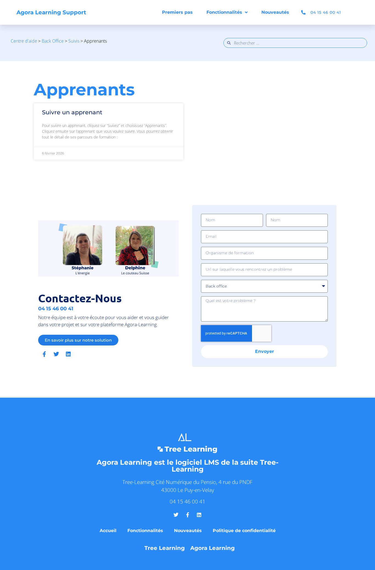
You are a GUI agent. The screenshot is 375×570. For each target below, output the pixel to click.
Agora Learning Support (51, 12)
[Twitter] (56, 354)
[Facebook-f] (44, 354)
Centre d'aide (24, 41)
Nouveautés (275, 12)
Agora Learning (212, 548)
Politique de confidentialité (244, 530)
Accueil (108, 530)
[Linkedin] (68, 354)
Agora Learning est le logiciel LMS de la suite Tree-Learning (188, 465)
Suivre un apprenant (72, 112)
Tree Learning (164, 548)
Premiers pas (177, 12)
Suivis (73, 41)
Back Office (53, 41)
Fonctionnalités (224, 12)
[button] (354, 12)
